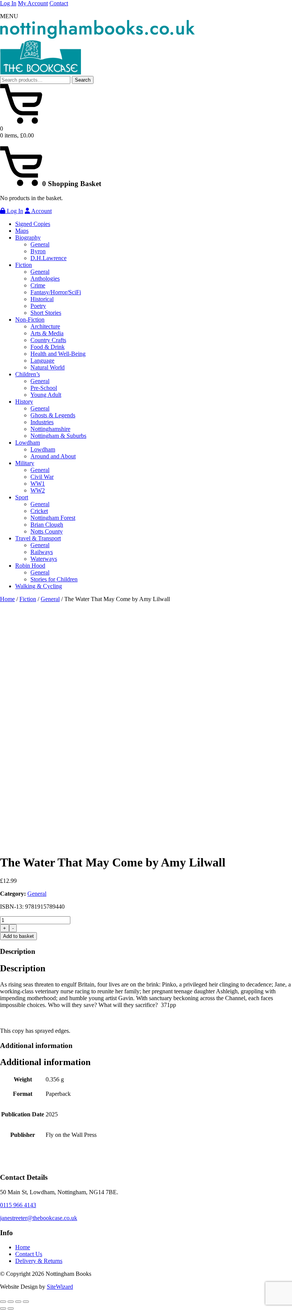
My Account (33, 3)
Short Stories (45, 312)
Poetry (38, 306)
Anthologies (45, 278)
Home (7, 599)
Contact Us (28, 1254)
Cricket (39, 511)
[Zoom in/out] (3, 1302)
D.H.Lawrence (48, 258)
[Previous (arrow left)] (3, 1308)
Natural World (47, 367)
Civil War (42, 476)
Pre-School (43, 388)
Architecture (45, 326)
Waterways (43, 559)
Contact (58, 3)
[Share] (18, 1302)
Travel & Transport (38, 538)
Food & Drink (47, 347)
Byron (38, 251)
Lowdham (27, 442)
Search (82, 80)
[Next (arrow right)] (11, 1308)
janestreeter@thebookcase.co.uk (38, 1218)
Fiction (23, 265)
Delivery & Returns (38, 1261)
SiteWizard (60, 1286)
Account (41, 211)
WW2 (37, 490)
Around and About (53, 456)
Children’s (27, 374)
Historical (42, 299)
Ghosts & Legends (52, 415)
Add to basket (18, 936)
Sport (21, 497)
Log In (8, 3)
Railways (41, 552)
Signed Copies (32, 224)
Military (24, 463)
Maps (22, 230)
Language (42, 360)
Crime (37, 285)
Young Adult (45, 394)
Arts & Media (46, 333)
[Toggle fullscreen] (11, 1302)
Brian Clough (46, 524)
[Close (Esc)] (26, 1302)
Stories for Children (54, 579)
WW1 (37, 483)
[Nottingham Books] (97, 36)
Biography (28, 237)
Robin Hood (30, 565)
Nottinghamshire (50, 429)
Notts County (46, 531)
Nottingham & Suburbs (58, 435)
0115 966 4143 (18, 1205)
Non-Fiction (29, 319)
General (39, 244)
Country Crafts (48, 340)
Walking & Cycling (38, 586)
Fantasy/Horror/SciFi (55, 292)
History (24, 401)
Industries (42, 422)
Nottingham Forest (52, 518)
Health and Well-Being (58, 353)
